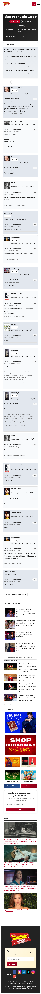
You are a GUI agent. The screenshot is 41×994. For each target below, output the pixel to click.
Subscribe (17, 82)
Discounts (29, 786)
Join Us (31, 981)
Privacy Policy (27, 989)
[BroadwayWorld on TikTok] (28, 972)
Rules (22, 31)
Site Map (29, 983)
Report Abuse (31, 29)
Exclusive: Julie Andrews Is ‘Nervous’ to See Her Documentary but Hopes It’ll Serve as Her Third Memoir (20, 841)
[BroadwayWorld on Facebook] (15, 972)
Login (28, 4)
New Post (11, 29)
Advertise (11, 981)
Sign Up (12, 964)
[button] (34, 4)
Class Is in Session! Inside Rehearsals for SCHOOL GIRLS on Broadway (27, 697)
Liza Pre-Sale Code (11, 99)
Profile (14, 90)
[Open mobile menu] (38, 4)
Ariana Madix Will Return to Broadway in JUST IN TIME (20, 911)
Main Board (15, 21)
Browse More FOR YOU (19, 658)
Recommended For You (12, 603)
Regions (22, 983)
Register (22, 4)
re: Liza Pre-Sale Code (12, 129)
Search (20, 29)
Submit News (13, 983)
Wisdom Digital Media (27, 987)
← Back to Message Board (14, 36)
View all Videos (9, 705)
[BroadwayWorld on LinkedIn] (24, 972)
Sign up (20, 810)
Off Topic (20, 25)
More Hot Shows (12, 786)
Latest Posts (26, 21)
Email (6, 82)
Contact (24, 981)
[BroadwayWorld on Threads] (33, 972)
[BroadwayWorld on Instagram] (19, 972)
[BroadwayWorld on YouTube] (15, 977)
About (18, 981)
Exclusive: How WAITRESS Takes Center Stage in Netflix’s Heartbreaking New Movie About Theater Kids (20, 888)
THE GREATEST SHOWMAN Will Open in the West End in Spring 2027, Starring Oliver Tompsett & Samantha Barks (20, 865)
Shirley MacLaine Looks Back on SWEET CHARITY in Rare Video (28, 677)
